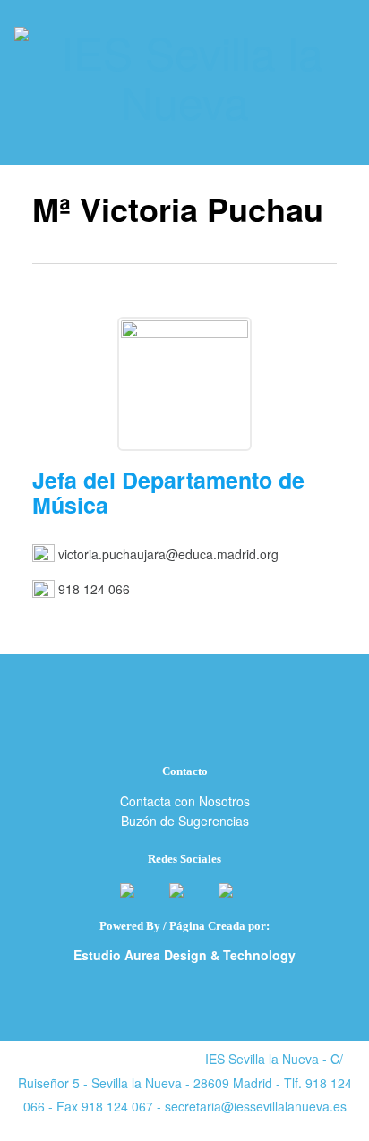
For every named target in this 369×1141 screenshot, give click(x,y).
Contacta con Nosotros (185, 801)
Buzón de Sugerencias (185, 821)
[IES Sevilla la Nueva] (184, 76)
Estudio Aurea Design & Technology (184, 955)
